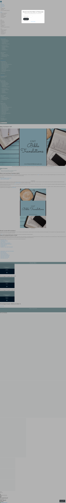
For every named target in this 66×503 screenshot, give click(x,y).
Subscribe (25, 19)
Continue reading (33, 21)
